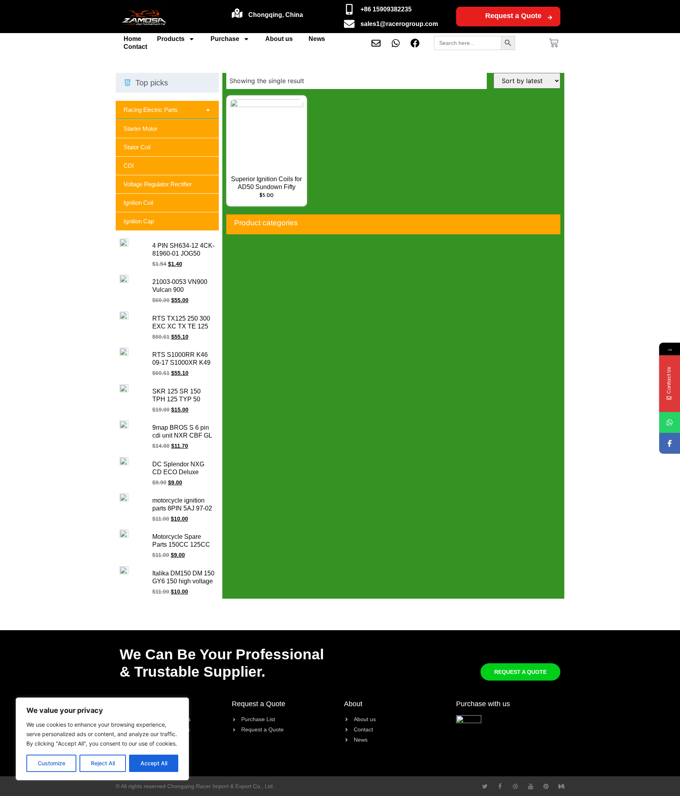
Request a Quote (513, 16)
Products (171, 38)
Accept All (153, 763)
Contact (135, 46)
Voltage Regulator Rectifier (158, 184)
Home (132, 38)
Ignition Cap (139, 221)
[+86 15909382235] (349, 9)
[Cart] (554, 42)
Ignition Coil (138, 202)
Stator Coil (137, 147)
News (317, 38)
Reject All (103, 763)
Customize (51, 763)
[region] (102, 739)
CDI (129, 165)
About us (279, 38)
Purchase (225, 38)
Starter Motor (140, 128)
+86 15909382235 (386, 9)
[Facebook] (669, 443)
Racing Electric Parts (151, 109)
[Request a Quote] (549, 17)
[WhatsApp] (669, 422)
